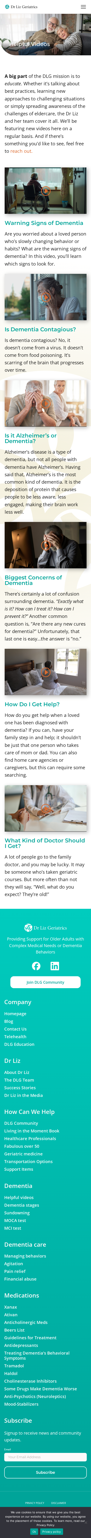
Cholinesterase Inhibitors (30, 1381)
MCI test (12, 1228)
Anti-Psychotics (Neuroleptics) (35, 1396)
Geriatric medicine (23, 1153)
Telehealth (15, 1036)
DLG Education (19, 1044)
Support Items (18, 1169)
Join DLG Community (45, 982)
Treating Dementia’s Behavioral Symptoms (37, 1356)
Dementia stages (21, 1205)
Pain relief (14, 1271)
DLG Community (21, 1123)
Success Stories (20, 1087)
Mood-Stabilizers (21, 1404)
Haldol (11, 1373)
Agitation (13, 1263)
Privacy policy (34, 1503)
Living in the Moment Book (31, 1130)
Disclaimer (58, 1503)
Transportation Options (28, 1161)
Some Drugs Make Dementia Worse (40, 1388)
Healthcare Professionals (30, 1138)
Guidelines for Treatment (30, 1337)
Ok (34, 1531)
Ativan (11, 1314)
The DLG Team (19, 1080)
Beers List (14, 1330)
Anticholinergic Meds (26, 1322)
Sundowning (17, 1212)
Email (7, 1449)
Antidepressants (21, 1345)
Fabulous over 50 (21, 1146)
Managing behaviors (25, 1256)
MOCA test (15, 1220)
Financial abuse (20, 1279)
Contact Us (15, 1029)
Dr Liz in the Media (23, 1095)
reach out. (22, 151)
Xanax (10, 1307)
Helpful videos (19, 1197)
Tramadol (14, 1365)
